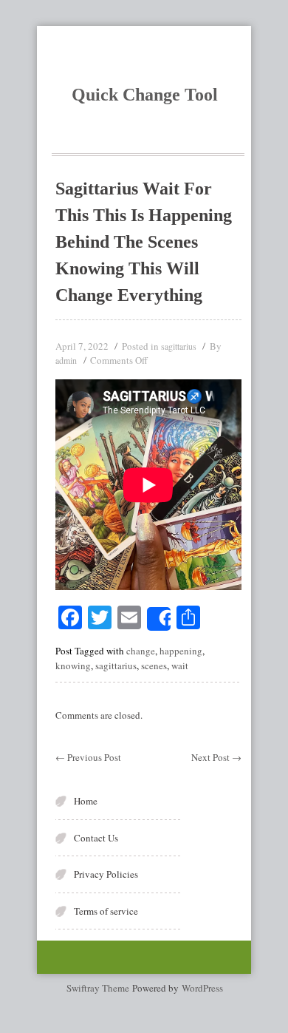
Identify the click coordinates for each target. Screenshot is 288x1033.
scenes (154, 665)
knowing (73, 665)
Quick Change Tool (145, 94)
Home (85, 800)
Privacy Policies (106, 874)
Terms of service (106, 911)
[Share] (159, 619)
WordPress (202, 988)
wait (179, 665)
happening (181, 650)
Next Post (216, 757)
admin (66, 360)
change (140, 650)
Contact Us (96, 837)
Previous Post (88, 757)
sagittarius (178, 346)
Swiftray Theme (99, 988)
